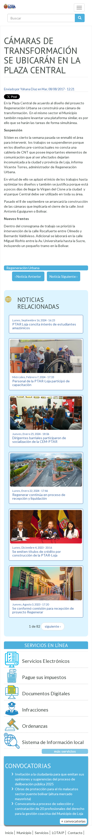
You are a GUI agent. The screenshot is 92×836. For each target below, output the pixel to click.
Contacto (75, 833)
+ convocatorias (73, 821)
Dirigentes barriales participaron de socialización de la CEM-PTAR (39, 440)
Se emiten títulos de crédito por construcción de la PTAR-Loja (36, 553)
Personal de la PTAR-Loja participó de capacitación (41, 383)
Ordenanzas (35, 726)
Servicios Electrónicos (46, 661)
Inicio (9, 833)
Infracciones (35, 709)
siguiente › (53, 626)
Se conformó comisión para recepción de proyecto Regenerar (43, 610)
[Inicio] (10, 6)
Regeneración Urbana (22, 268)
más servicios (65, 751)
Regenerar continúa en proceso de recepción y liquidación (38, 496)
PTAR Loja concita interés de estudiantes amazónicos (44, 326)
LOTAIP (58, 833)
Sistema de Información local (53, 742)
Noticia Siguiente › (64, 276)
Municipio (24, 833)
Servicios (42, 833)
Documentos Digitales (46, 693)
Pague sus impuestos (44, 677)
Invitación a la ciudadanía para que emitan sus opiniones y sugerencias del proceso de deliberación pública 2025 (49, 779)
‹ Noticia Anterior (28, 276)
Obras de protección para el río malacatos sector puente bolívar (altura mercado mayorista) (46, 794)
